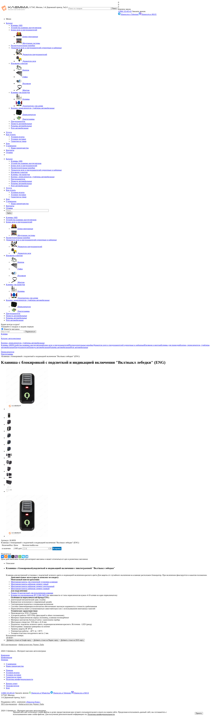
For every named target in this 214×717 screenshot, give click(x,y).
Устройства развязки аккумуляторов (26, 28)
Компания (5, 655)
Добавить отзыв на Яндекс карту (46, 640)
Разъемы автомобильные (21, 126)
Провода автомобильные (21, 124)
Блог (8, 143)
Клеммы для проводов (20, 92)
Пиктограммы (7, 354)
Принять (199, 713)
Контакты (10, 150)
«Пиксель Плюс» (33, 702)
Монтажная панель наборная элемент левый (29, 584)
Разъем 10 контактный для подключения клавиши (32, 593)
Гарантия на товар (18, 141)
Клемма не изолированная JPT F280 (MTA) (29, 595)
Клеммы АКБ (16, 25)
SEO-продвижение (9, 644)
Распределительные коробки (23, 45)
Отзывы (9, 152)
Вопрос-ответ (11, 683)
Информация (6, 657)
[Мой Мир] (9, 556)
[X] (12, 556)
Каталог (9, 23)
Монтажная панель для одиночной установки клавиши (34, 582)
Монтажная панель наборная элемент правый (30, 588)
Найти (9, 213)
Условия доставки (18, 139)
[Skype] (23, 556)
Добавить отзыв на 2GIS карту (72, 640)
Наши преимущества (20, 148)
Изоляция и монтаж (19, 63)
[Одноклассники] (5, 556)
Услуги (9, 132)
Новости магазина (11, 329)
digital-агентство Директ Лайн (31, 644)
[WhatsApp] (19, 556)
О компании (11, 146)
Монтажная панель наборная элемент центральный (32, 586)
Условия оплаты (18, 137)
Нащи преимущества (15, 666)
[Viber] (16, 556)
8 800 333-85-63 (125, 11)
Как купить (11, 134)
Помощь (4, 660)
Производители (12, 686)
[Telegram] (26, 556)
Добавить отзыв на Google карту (19, 640)
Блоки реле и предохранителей (24, 30)
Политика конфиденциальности (19, 679)
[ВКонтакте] (2, 556)
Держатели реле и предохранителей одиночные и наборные (36, 48)
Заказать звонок (139, 11)
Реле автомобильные (19, 128)
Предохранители (18, 121)
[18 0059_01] (27, 409)
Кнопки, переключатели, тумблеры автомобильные (32, 108)
